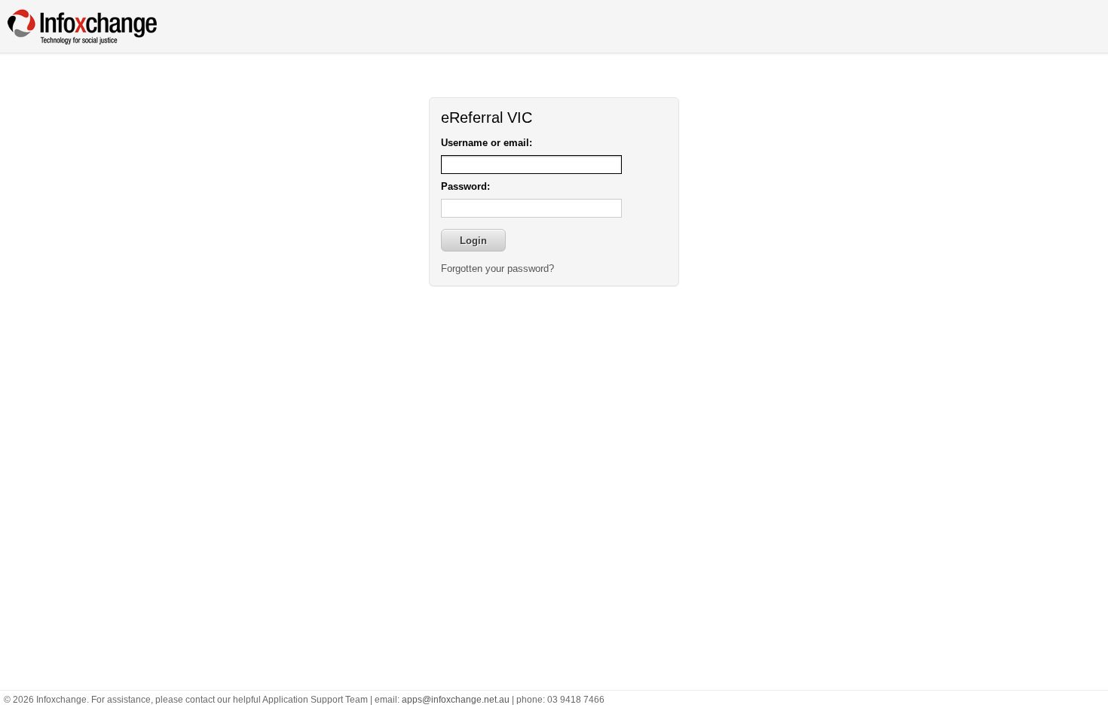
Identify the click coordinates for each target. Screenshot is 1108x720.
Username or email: (486, 142)
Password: (465, 186)
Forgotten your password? (497, 268)
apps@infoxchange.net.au (456, 699)
